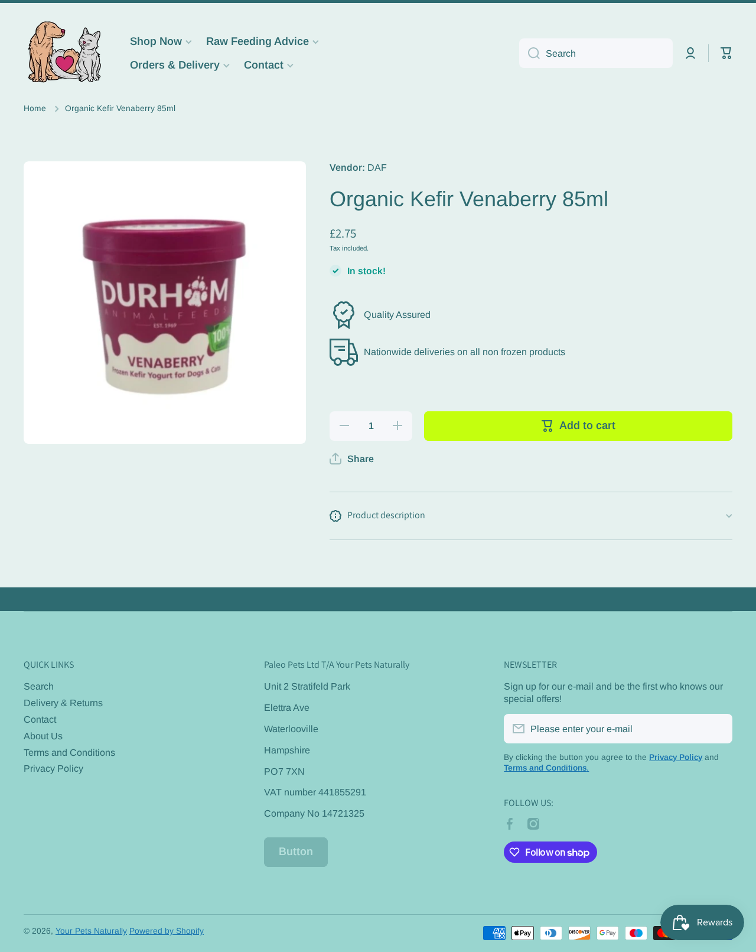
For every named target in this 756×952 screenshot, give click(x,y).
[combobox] (596, 53)
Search (39, 686)
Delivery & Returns (63, 702)
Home (35, 108)
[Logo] (65, 53)
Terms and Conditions (69, 752)
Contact (40, 719)
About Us (43, 735)
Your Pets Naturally (91, 931)
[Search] (529, 53)
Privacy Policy (53, 768)
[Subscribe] (717, 728)
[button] (726, 53)
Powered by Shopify (166, 931)
